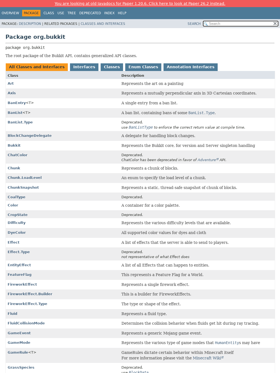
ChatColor (17, 155)
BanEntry (17, 103)
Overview (10, 13)
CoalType (16, 197)
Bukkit (14, 145)
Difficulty (16, 223)
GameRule (18, 352)
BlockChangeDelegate (30, 136)
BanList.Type (20, 122)
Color (13, 205)
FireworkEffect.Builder (30, 294)
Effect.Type (19, 252)
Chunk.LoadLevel (25, 178)
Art (11, 83)
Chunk (14, 168)
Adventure (207, 160)
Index (109, 13)
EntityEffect (19, 265)
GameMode (19, 343)
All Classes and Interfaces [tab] (37, 67)
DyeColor (17, 232)
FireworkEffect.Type (27, 304)
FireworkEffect (22, 284)
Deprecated (90, 13)
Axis (12, 93)
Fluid (12, 314)
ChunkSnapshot (23, 187)
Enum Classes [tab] (143, 67)
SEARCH (194, 24)
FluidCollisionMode (26, 323)
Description (30, 24)
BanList (15, 113)
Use (60, 13)
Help (122, 13)
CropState (18, 215)
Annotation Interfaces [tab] (190, 67)
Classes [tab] (112, 67)
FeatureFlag (19, 275)
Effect (13, 242)
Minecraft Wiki (207, 358)
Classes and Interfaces (103, 24)
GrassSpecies (21, 367)
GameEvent (19, 333)
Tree (72, 13)
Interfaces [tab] (84, 67)
